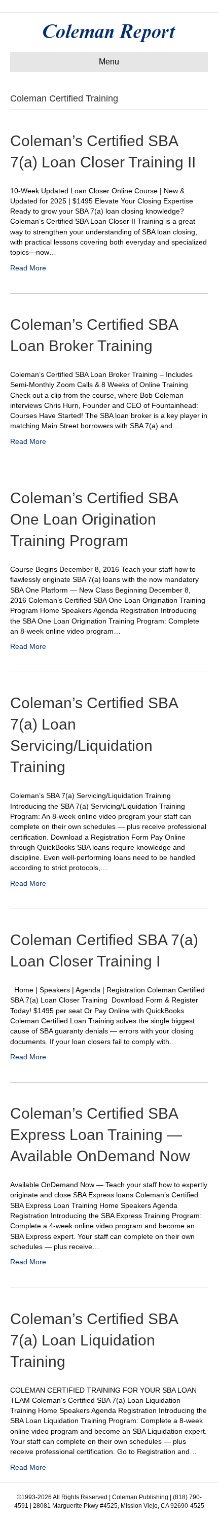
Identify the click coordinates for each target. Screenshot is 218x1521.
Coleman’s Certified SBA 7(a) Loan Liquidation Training (93, 1340)
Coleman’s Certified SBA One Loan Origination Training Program (93, 519)
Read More (28, 268)
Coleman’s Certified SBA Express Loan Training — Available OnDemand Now (100, 1134)
